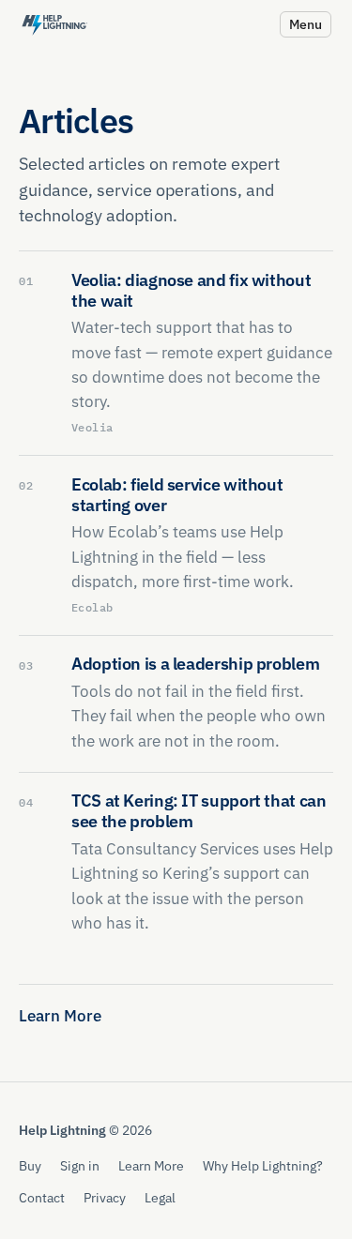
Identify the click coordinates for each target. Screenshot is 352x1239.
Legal (160, 1197)
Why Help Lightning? (263, 1165)
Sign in (79, 1165)
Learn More (60, 1015)
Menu (305, 24)
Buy (30, 1165)
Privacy (105, 1197)
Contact (42, 1197)
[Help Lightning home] (54, 24)
